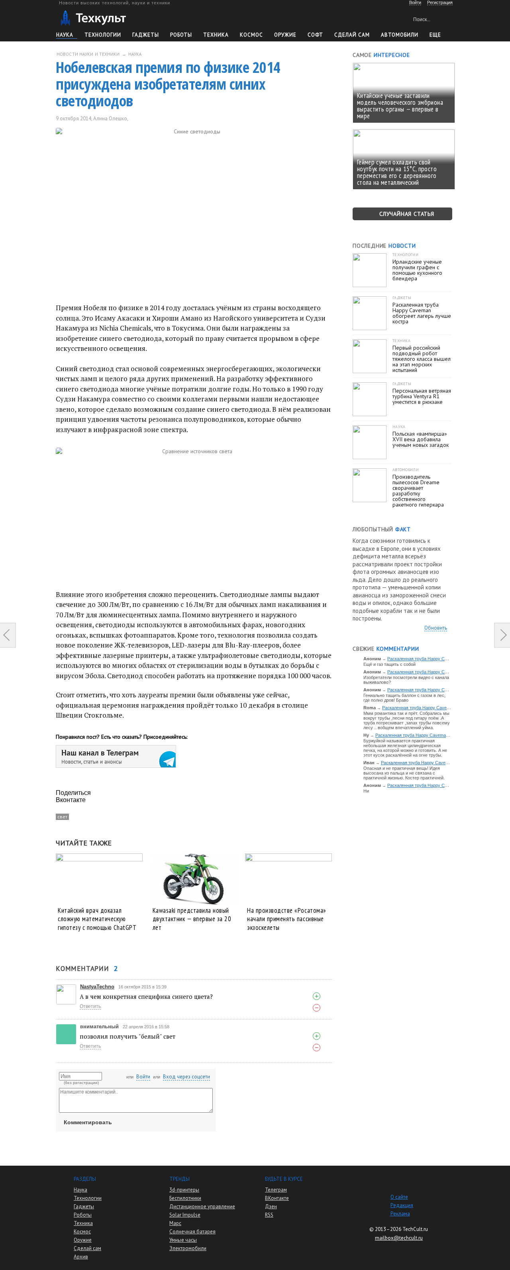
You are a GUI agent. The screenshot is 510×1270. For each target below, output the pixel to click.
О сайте (399, 1197)
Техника (216, 34)
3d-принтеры (184, 1189)
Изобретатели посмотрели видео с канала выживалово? (406, 680)
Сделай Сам (352, 34)
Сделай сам (87, 1248)
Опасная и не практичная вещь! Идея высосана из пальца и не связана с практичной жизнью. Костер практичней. (404, 773)
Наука (64, 34)
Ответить (90, 1006)
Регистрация (440, 2)
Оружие (285, 34)
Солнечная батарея (192, 1231)
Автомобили (399, 34)
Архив (81, 1256)
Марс (175, 1223)
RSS (269, 1214)
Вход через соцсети (186, 1076)
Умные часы (183, 1240)
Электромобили (187, 1248)
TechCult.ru (415, 1229)
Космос (251, 34)
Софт (315, 34)
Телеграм (276, 1189)
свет (62, 817)
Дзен (271, 1206)
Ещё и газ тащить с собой (389, 664)
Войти (143, 1076)
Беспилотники (185, 1198)
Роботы (181, 34)
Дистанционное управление (202, 1206)
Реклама (400, 1213)
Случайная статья (406, 213)
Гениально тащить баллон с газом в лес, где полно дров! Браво (404, 698)
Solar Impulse (184, 1214)
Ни (366, 791)
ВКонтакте (277, 1198)
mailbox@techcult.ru (399, 1238)
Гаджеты (145, 34)
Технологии (102, 34)
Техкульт (93, 18)
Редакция (401, 1205)
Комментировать (88, 1122)
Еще (435, 34)
